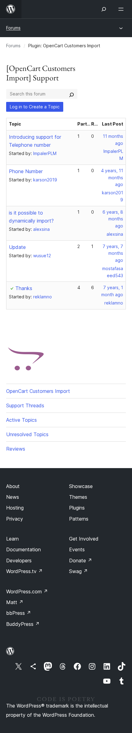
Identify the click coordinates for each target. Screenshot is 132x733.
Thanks (23, 288)
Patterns (78, 519)
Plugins (77, 508)
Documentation (23, 549)
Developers (19, 560)
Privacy (14, 519)
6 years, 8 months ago (113, 219)
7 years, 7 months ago (113, 253)
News (12, 497)
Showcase (81, 486)
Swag (78, 571)
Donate (80, 560)
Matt (14, 602)
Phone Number (26, 171)
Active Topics (21, 420)
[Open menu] (122, 9)
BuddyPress (23, 624)
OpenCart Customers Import (38, 391)
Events (77, 549)
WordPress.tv (24, 571)
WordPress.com (27, 591)
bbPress (18, 613)
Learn (12, 539)
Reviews (15, 449)
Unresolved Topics (27, 434)
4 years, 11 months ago (112, 177)
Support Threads (25, 405)
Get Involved (84, 539)
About (13, 486)
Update (17, 247)
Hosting (15, 508)
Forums (13, 27)
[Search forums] (71, 94)
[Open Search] (103, 9)
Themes (78, 497)
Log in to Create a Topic (35, 106)
